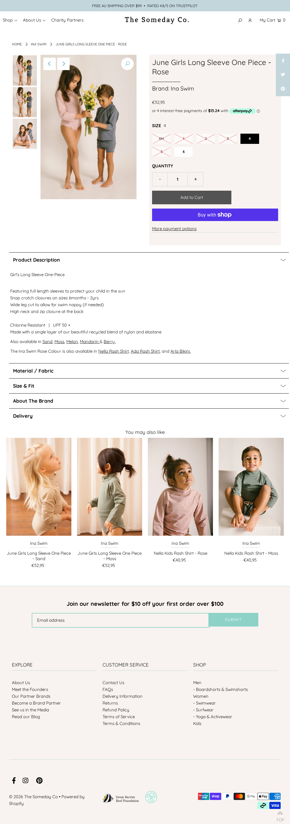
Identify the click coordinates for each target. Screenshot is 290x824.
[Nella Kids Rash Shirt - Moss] (251, 487)
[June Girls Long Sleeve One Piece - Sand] (38, 487)
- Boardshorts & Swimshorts (220, 689)
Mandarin (90, 341)
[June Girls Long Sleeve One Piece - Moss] (109, 487)
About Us (21, 682)
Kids (197, 723)
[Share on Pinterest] (283, 89)
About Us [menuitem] (32, 20)
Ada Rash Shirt (145, 351)
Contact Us (113, 682)
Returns (110, 703)
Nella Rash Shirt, (114, 351)
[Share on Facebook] (283, 61)
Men (197, 682)
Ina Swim (38, 44)
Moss (59, 341)
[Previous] (49, 64)
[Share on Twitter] (283, 75)
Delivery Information (122, 696)
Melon (72, 341)
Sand (47, 341)
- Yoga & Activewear (212, 716)
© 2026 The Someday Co (33, 796)
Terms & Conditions (121, 723)
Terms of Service (119, 716)
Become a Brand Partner (36, 703)
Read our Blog (26, 716)
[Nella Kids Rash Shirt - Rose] (180, 487)
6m (161, 138)
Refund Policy (116, 709)
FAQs (108, 689)
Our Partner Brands (31, 696)
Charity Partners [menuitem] (67, 20)
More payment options (174, 228)
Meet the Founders (30, 689)
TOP (280, 817)
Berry (109, 341)
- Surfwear (203, 709)
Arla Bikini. (180, 351)
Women (200, 696)
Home (17, 44)
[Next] (63, 64)
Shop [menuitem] (8, 20)
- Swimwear (204, 703)
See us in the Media (30, 709)
